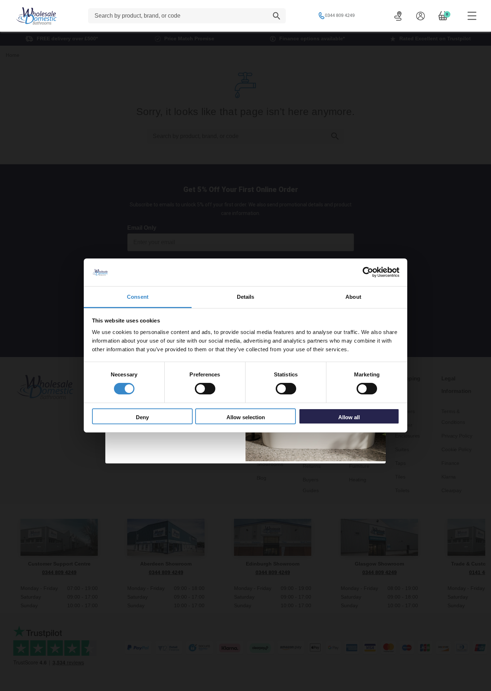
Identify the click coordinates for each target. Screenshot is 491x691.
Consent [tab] (137, 297)
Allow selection (245, 417)
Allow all (349, 417)
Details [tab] (245, 297)
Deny (142, 417)
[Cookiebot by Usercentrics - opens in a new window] (367, 272)
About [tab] (353, 297)
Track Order (398, 16)
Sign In (420, 16)
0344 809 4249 (340, 15)
